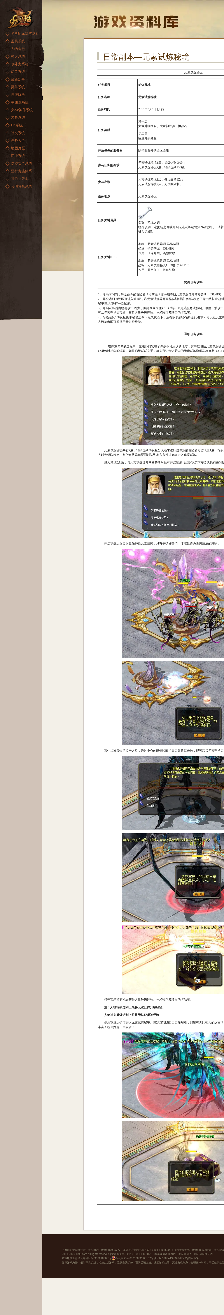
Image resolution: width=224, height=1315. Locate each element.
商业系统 (18, 155)
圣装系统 (18, 40)
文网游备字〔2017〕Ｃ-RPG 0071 (131, 1254)
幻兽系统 (18, 71)
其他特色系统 (21, 186)
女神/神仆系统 (22, 109)
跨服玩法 (18, 94)
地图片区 (18, 147)
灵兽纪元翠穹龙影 (25, 33)
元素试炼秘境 (193, 72)
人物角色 (18, 48)
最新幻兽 (18, 79)
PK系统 (17, 125)
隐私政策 (193, 1258)
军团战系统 (19, 102)
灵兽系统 (18, 86)
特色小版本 (19, 178)
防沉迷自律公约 (203, 1254)
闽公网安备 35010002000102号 (135, 1258)
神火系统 (18, 56)
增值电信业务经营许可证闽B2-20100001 (86, 1258)
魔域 (67, 1249)
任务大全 (18, 140)
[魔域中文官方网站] (19, 17)
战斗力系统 (19, 63)
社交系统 (18, 132)
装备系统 (18, 117)
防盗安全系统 (21, 163)
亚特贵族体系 (21, 170)
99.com (82, 1254)
